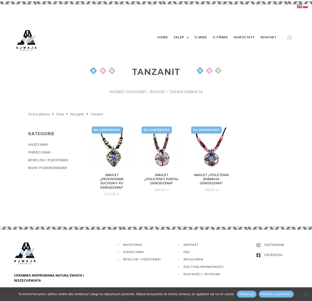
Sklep (179, 37)
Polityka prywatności (276, 294)
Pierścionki (39, 152)
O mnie (200, 37)
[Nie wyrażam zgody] (305, 294)
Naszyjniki (77, 114)
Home (162, 37)
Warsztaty (244, 37)
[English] (300, 6)
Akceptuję (246, 294)
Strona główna (39, 114)
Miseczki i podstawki (48, 160)
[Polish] (306, 6)
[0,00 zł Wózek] (289, 37)
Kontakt (269, 37)
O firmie (220, 37)
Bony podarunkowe (47, 168)
